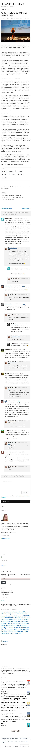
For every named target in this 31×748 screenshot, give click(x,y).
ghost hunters (3, 619)
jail (7, 621)
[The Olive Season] (28, 693)
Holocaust (22, 619)
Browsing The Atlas (12, 4)
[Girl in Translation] (28, 725)
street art (8, 629)
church (20, 616)
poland (8, 625)
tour (15, 629)
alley (18, 612)
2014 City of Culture (5, 612)
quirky (3, 627)
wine (17, 633)
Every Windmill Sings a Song (8, 199)
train (18, 629)
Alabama (11, 612)
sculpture (17, 627)
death (4, 186)
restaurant (9, 627)
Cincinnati (26, 615)
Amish (20, 612)
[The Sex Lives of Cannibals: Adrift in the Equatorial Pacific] (28, 703)
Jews (9, 621)
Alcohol (15, 612)
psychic (28, 186)
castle (5, 616)
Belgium (14, 614)
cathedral (9, 616)
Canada (2, 616)
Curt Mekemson (8, 304)
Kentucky (13, 621)
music (10, 623)
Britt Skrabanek (8, 286)
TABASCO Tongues (26, 208)
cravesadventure (8, 218)
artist (26, 612)
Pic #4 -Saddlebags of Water (6, 208)
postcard (23, 625)
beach (4, 614)
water (16, 631)
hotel (26, 619)
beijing (10, 614)
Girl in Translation (4, 723)
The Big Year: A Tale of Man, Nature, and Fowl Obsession (13, 681)
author (29, 612)
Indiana (4, 621)
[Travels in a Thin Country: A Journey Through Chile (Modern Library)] (28, 714)
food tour (20, 617)
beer (7, 614)
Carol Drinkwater (5, 693)
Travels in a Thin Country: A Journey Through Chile (11, 713)
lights (16, 621)
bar (1, 614)
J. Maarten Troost (5, 704)
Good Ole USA (20, 18)
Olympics (18, 623)
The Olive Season (5, 691)
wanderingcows (8, 349)
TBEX (11, 630)
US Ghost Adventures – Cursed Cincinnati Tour (11, 195)
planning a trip (4, 625)
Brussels (27, 614)
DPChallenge (7, 618)
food (16, 618)
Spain (27, 627)
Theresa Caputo (6, 188)
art (24, 611)
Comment (25, 492)
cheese (12, 616)
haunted (7, 619)
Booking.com (3, 565)
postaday (17, 625)
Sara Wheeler (4, 714)
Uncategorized (26, 18)
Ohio (14, 623)
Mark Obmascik (4, 682)
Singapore (23, 627)
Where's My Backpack (12, 633)
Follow (3, 582)
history (11, 619)
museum (5, 623)
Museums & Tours (5, 501)
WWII (20, 633)
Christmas (16, 616)
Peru (27, 623)
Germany (28, 618)
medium (25, 186)
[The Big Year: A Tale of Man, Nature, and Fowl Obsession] (28, 682)
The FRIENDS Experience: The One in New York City (13, 197)
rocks (13, 627)
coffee (2, 617)
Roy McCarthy (8, 430)
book (17, 614)
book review (22, 614)
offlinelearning (8, 452)
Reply (24, 218)
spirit (2, 188)
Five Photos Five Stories (10, 186)
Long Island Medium (19, 186)
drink (13, 617)
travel (22, 629)
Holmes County (17, 619)
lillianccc (7, 373)
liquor (23, 621)
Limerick (19, 621)
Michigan (26, 621)
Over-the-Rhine (23, 623)
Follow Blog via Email (6, 571)
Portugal (12, 625)
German (23, 617)
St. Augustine (3, 629)
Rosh (6, 400)
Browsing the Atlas (11, 18)
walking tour (12, 631)
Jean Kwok (4, 725)
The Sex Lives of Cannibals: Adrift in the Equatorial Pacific (13, 702)
